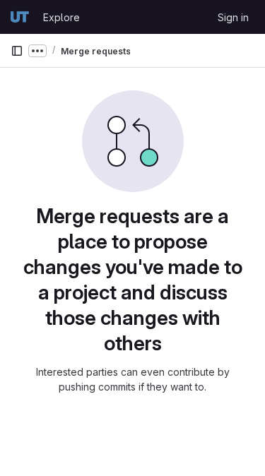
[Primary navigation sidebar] (17, 51)
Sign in (233, 17)
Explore (61, 17)
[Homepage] (20, 17)
